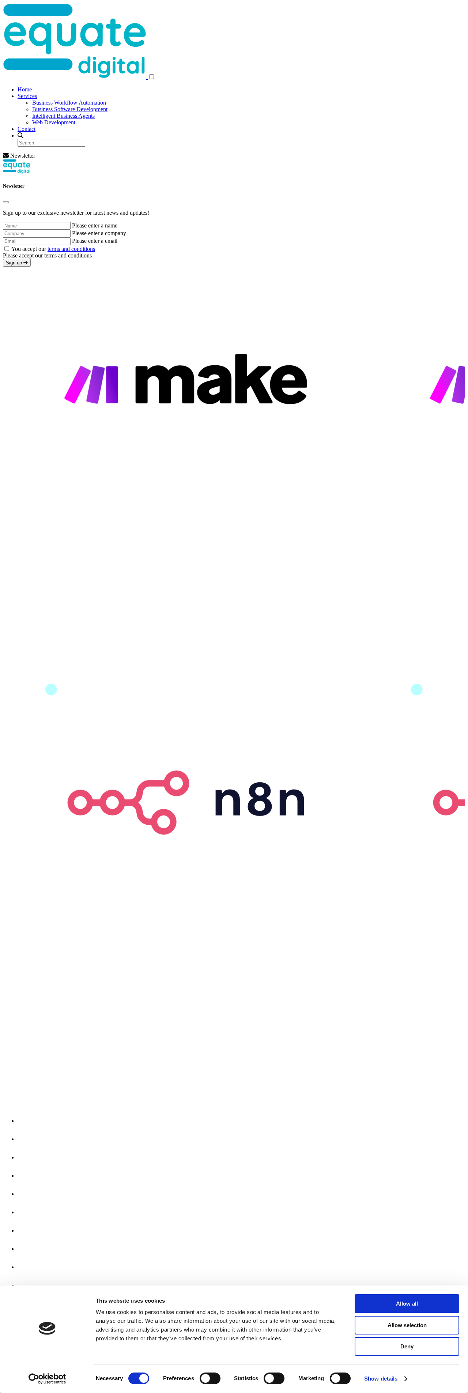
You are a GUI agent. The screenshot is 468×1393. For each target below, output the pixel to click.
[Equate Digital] (75, 77)
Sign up (14, 263)
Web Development (53, 122)
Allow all (407, 1303)
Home (25, 89)
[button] (151, 76)
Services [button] (27, 96)
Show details (380, 1378)
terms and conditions (71, 249)
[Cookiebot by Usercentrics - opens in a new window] (47, 1378)
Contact (26, 129)
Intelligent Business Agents (63, 116)
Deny (407, 1346)
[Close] (6, 202)
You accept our (53, 249)
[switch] (210, 1378)
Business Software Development (69, 109)
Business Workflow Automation (69, 102)
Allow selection (407, 1325)
